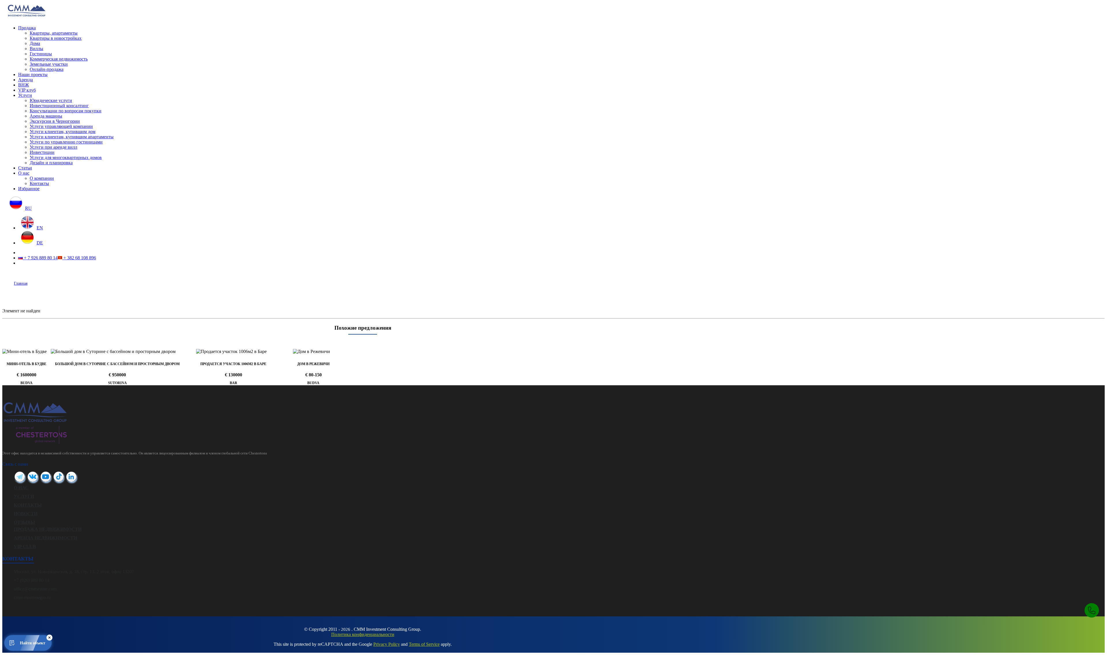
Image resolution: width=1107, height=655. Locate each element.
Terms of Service (424, 644)
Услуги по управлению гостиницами (66, 141)
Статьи (25, 167)
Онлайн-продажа (46, 69)
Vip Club (25, 546)
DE (40, 242)
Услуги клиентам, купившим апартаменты (72, 136)
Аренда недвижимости (45, 537)
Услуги (25, 95)
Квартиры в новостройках (56, 38)
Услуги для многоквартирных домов (66, 157)
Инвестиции (42, 152)
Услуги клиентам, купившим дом (62, 131)
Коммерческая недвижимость (59, 58)
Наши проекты (33, 74)
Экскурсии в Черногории (55, 121)
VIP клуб (27, 90)
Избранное (28, 188)
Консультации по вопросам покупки (65, 110)
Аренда (25, 79)
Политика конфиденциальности (362, 634)
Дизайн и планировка (51, 162)
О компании (42, 178)
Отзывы (24, 522)
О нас (23, 173)
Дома (35, 43)
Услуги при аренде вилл (53, 147)
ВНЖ (23, 84)
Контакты (39, 183)
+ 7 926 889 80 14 (40, 257)
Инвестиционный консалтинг (59, 105)
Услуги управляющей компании (61, 126)
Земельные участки (49, 64)
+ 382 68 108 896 (79, 257)
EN (40, 227)
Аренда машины (46, 116)
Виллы (36, 48)
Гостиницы (41, 53)
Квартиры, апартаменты (54, 33)
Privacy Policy (386, 644)
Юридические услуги (51, 100)
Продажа (27, 27)
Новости (25, 513)
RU (28, 208)
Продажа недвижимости (48, 529)
